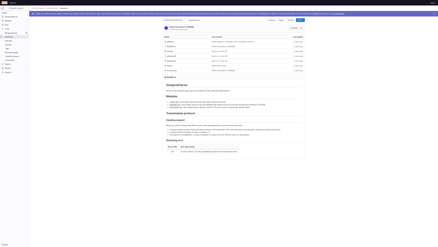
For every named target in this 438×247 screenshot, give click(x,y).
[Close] (434, 13)
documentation (338, 14)
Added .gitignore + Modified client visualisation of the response (233, 42)
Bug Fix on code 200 (220, 56)
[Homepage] (4, 3)
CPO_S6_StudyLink (38, 8)
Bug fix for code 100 (219, 51)
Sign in (432, 3)
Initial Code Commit (219, 66)
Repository (64, 8)
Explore (13, 3)
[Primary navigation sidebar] (3, 8)
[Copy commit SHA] (301, 28)
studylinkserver (194, 20)
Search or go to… (17, 8)
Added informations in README (181, 27)
